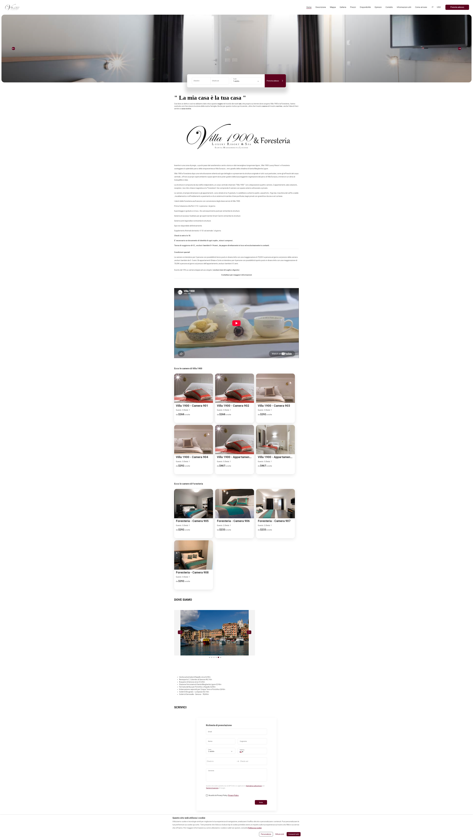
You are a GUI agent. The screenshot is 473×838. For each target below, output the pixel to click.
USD (439, 7)
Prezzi (353, 7)
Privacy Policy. (233, 795)
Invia (261, 802)
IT (432, 7)
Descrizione (320, 7)
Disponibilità (365, 7)
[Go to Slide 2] (211, 657)
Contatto (389, 7)
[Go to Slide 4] (216, 657)
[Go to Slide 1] (209, 657)
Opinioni (378, 7)
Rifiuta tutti (279, 834)
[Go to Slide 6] (220, 657)
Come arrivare (421, 7)
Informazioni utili (404, 7)
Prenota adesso (457, 7)
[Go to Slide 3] (214, 657)
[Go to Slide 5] (218, 657)
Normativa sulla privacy (254, 786)
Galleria (343, 7)
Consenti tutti (293, 834)
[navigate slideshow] (180, 632)
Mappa (333, 7)
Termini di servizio (212, 788)
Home (309, 7)
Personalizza (266, 834)
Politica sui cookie (255, 828)
